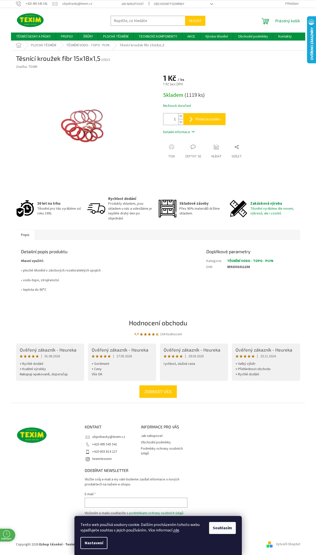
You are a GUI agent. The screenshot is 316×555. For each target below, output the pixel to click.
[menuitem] (33, 37)
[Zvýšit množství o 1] (180, 116)
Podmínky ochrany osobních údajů (162, 451)
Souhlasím (222, 528)
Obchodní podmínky (169, 4)
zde (176, 530)
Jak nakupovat (132, 4)
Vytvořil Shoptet (288, 544)
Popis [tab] (25, 234)
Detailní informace (176, 132)
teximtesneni (102, 458)
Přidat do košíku (207, 119)
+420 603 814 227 (104, 451)
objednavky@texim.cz (108, 436)
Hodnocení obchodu (158, 323)
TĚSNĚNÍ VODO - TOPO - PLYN (250, 260)
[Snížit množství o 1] (180, 122)
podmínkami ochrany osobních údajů (156, 513)
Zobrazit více (158, 391)
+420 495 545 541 (104, 444)
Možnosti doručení (177, 106)
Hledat (195, 21)
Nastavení (94, 543)
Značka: (26, 66)
